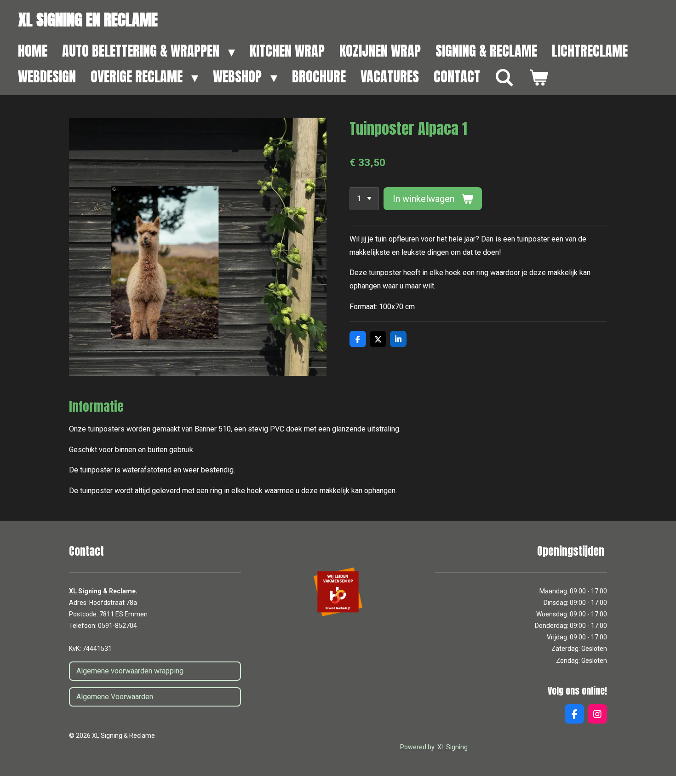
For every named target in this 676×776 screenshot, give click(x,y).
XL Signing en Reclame (88, 19)
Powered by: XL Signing (434, 747)
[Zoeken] (504, 78)
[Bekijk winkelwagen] (538, 78)
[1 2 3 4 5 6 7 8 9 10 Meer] (364, 198)
